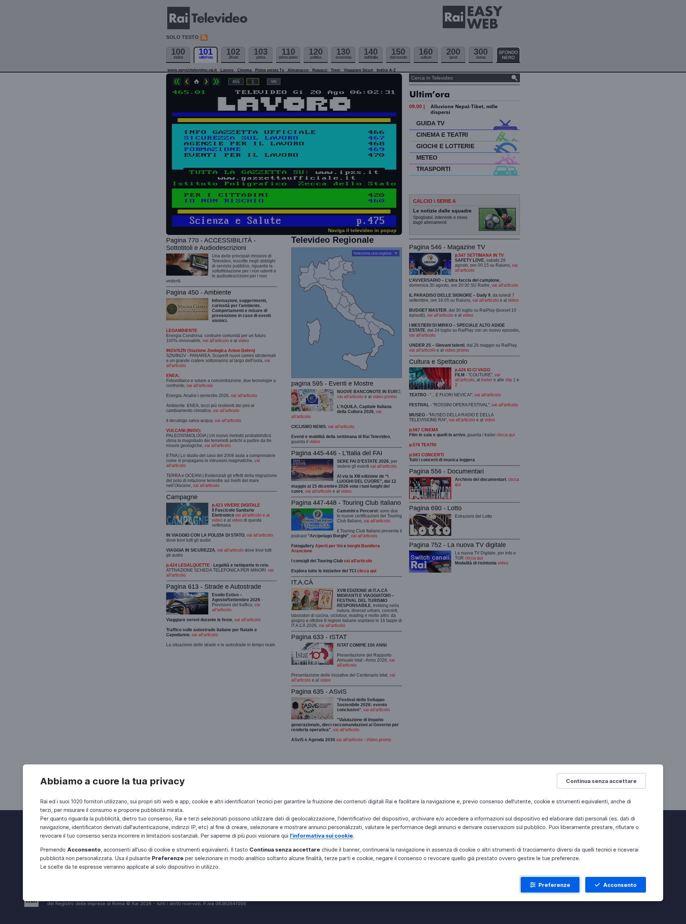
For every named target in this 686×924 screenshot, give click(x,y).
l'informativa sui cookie (321, 835)
